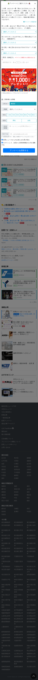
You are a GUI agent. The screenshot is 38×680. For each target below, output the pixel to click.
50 (21, 115)
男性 (14, 120)
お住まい (6, 104)
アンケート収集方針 (30, 22)
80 (34, 115)
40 (17, 115)
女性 (28, 120)
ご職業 (5, 109)
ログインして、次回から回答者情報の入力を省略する (18, 144)
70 (29, 115)
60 (25, 115)
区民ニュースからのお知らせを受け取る (16, 140)
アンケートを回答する (19, 150)
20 (9, 115)
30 (13, 115)
